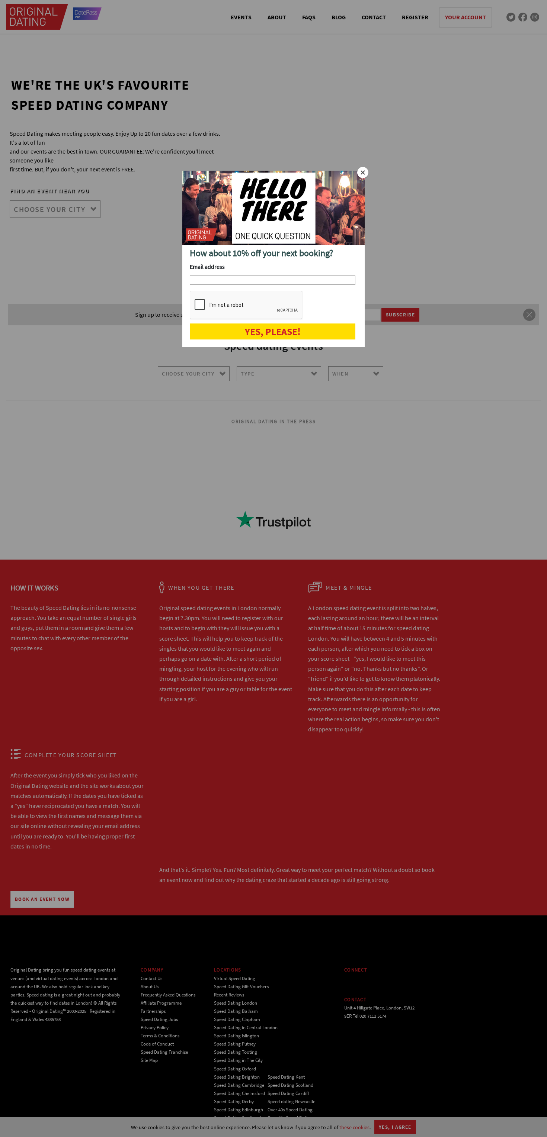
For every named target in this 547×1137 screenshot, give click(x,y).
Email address (207, 266)
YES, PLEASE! (273, 331)
